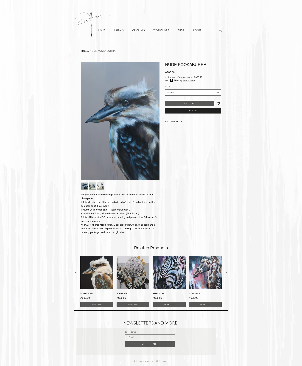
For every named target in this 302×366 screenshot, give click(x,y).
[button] (180, 30)
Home (84, 50)
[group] (151, 281)
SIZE (168, 86)
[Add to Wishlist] (218, 103)
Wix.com (163, 361)
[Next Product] (226, 273)
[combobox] (193, 92)
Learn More (189, 80)
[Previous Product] (76, 273)
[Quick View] (96, 272)
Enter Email (130, 332)
